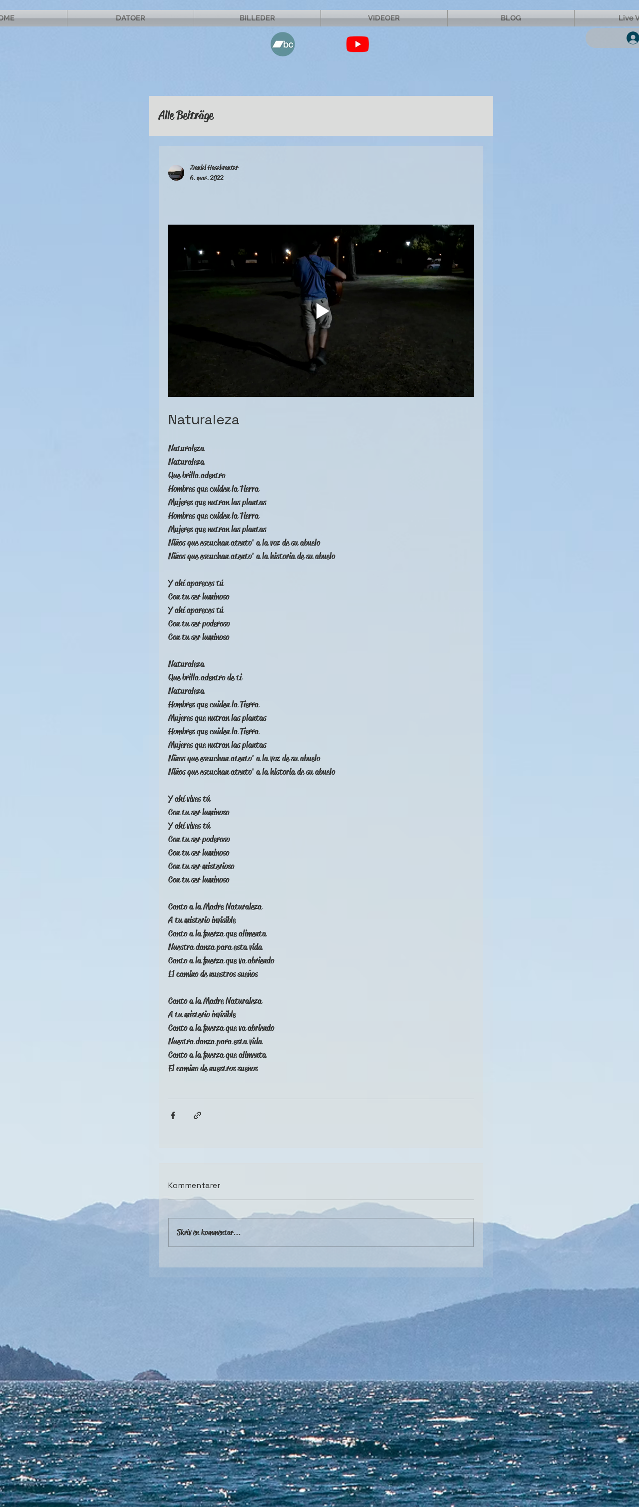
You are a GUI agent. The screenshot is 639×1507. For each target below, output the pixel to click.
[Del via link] (197, 1115)
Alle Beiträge (186, 115)
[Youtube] (357, 44)
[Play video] (321, 310)
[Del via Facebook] (173, 1115)
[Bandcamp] (283, 44)
